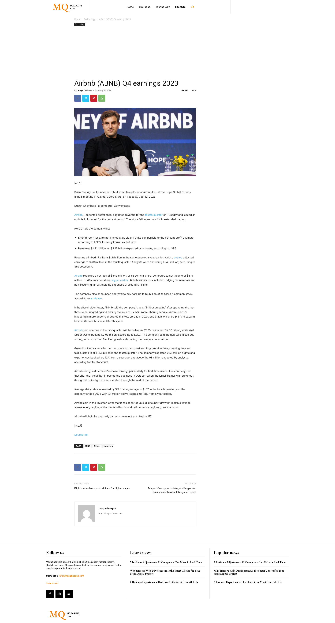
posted (178, 257)
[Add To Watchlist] (84, 215)
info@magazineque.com (71, 576)
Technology (89, 19)
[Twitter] (85, 98)
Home (77, 19)
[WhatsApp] (101, 98)
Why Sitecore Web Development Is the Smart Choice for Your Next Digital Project (165, 572)
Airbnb (78, 214)
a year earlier (120, 280)
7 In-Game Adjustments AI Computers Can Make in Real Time (166, 562)
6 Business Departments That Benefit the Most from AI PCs (164, 582)
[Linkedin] (69, 594)
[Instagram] (59, 594)
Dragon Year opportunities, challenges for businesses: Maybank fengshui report (172, 490)
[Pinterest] (93, 98)
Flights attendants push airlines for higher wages (102, 488)
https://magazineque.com (110, 513)
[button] (192, 7)
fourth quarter (154, 214)
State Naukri (52, 583)
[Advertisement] (135, 52)
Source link (81, 434)
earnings (108, 446)
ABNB (87, 446)
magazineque (84, 90)
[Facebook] (77, 98)
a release (96, 298)
